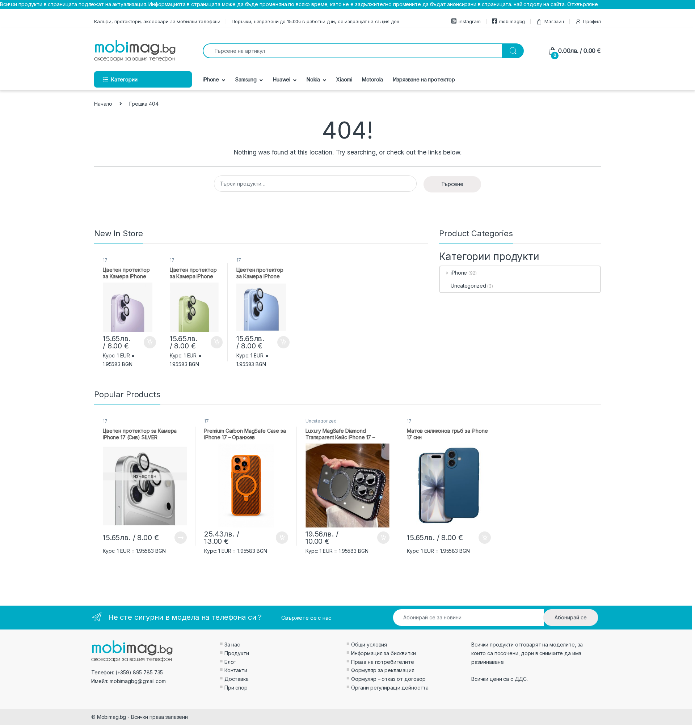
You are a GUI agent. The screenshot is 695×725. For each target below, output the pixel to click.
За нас (232, 644)
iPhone (211, 79)
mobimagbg (512, 21)
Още (180, 537)
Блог (230, 662)
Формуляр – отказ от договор (388, 679)
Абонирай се (571, 617)
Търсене (452, 184)
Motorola (372, 79)
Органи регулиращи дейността (390, 687)
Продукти (236, 653)
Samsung (246, 79)
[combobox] (352, 50)
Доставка (236, 679)
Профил (592, 21)
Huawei (281, 79)
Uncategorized (468, 286)
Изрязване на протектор (424, 79)
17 (105, 260)
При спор (236, 687)
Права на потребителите (382, 662)
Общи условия (369, 644)
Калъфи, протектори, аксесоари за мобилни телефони (157, 21)
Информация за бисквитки (383, 653)
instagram (470, 21)
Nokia (313, 79)
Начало (103, 104)
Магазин (554, 21)
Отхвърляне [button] (582, 4)
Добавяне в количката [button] (143, 342)
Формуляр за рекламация (382, 670)
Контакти (235, 670)
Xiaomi (344, 79)
